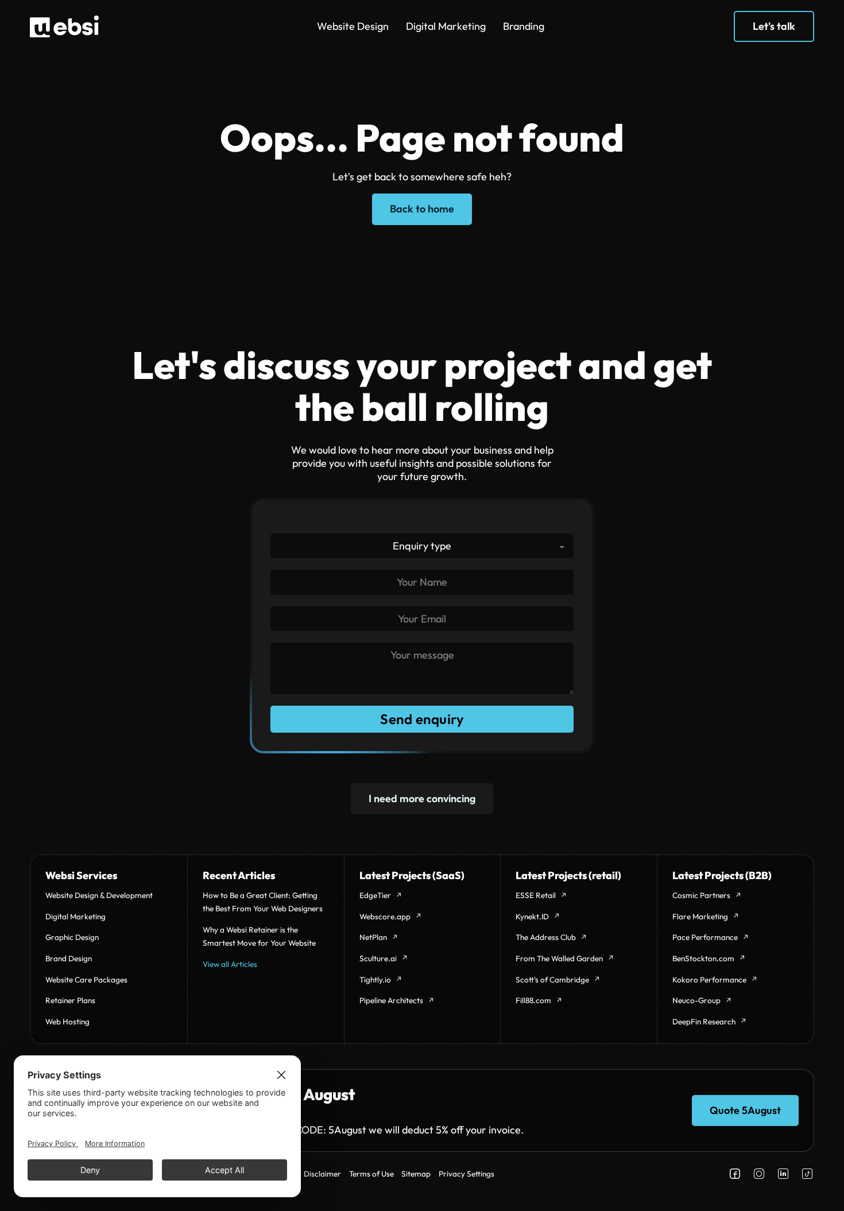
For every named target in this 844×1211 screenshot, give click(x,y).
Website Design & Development (99, 895)
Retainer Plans (70, 1000)
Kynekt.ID (532, 916)
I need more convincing (422, 798)
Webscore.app (385, 916)
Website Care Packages (86, 979)
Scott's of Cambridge (552, 979)
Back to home (422, 208)
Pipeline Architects (391, 1000)
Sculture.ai (378, 958)
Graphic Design (72, 937)
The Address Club (546, 937)
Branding (523, 26)
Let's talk (774, 26)
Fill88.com (533, 1000)
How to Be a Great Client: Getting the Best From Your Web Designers (263, 902)
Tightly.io (375, 979)
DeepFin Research (703, 1021)
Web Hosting (67, 1021)
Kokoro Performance (709, 979)
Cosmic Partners (701, 895)
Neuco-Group (696, 1000)
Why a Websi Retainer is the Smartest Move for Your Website (259, 936)
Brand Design (68, 958)
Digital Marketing (446, 26)
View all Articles (230, 964)
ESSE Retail (536, 895)
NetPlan (373, 937)
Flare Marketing (700, 916)
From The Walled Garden (559, 958)
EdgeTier (375, 895)
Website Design (353, 26)
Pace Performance (705, 937)
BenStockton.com (703, 958)
